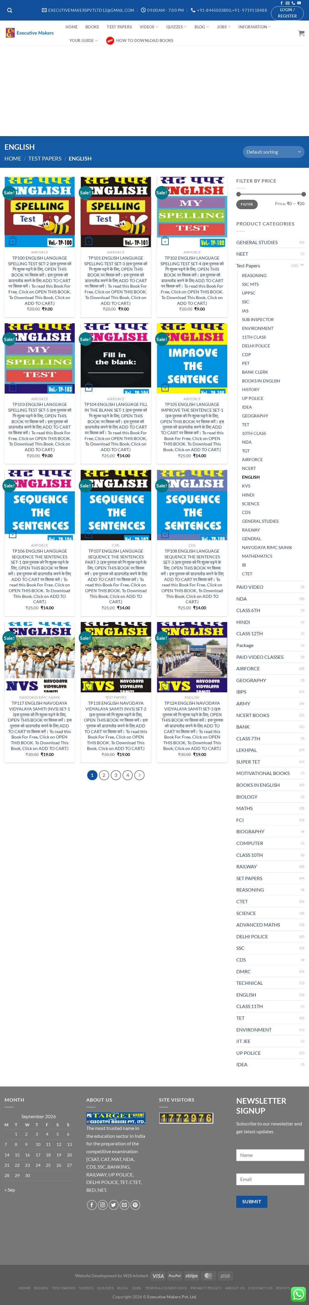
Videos (147, 26)
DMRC (243, 971)
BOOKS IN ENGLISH (261, 380)
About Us (235, 1288)
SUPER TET (248, 761)
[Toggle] (302, 265)
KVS (246, 485)
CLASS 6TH (248, 610)
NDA (247, 442)
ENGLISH (251, 477)
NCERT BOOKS (252, 715)
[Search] (10, 10)
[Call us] (293, 3)
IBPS (241, 691)
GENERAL (251, 538)
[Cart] (301, 33)
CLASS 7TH (248, 738)
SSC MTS (250, 284)
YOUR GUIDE (81, 40)
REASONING (254, 275)
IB (244, 564)
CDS (246, 512)
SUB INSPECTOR (258, 319)
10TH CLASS (254, 433)
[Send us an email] (287, 3)
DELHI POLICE (256, 345)
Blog (200, 26)
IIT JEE (243, 1041)
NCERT (249, 468)
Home (71, 26)
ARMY (243, 703)
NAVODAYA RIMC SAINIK (267, 547)
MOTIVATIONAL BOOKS (263, 773)
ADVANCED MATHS (258, 924)
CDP (246, 354)
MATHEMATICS (257, 556)
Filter (247, 204)
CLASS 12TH (249, 633)
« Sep (10, 1189)
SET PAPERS (249, 878)
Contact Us (260, 1288)
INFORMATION (252, 26)
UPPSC (249, 292)
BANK (243, 726)
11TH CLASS (254, 337)
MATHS (244, 808)
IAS (245, 310)
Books (92, 26)
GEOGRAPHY (255, 415)
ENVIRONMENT (257, 328)
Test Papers (119, 26)
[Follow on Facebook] (281, 3)
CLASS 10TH (249, 855)
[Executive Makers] (30, 33)
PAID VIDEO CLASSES (259, 657)
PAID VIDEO (249, 587)
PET (246, 363)
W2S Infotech (135, 1275)
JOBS (222, 26)
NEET (242, 254)
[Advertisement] (154, 91)
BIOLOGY (246, 796)
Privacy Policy (206, 1288)
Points (283, 1288)
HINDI (248, 494)
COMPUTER (249, 843)
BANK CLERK (255, 372)
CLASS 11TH (249, 1006)
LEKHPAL (246, 750)
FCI (240, 820)
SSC (245, 301)
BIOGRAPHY (250, 831)
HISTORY (251, 389)
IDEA (247, 407)
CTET (247, 573)
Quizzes (174, 26)
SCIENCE (251, 503)
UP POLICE (252, 398)
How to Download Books (144, 40)
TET (245, 424)
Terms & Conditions (166, 1288)
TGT (246, 450)
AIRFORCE (252, 459)
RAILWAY (251, 529)
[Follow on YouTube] (299, 3)
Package (244, 645)
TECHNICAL (249, 983)
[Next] (139, 775)
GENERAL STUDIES (257, 242)
